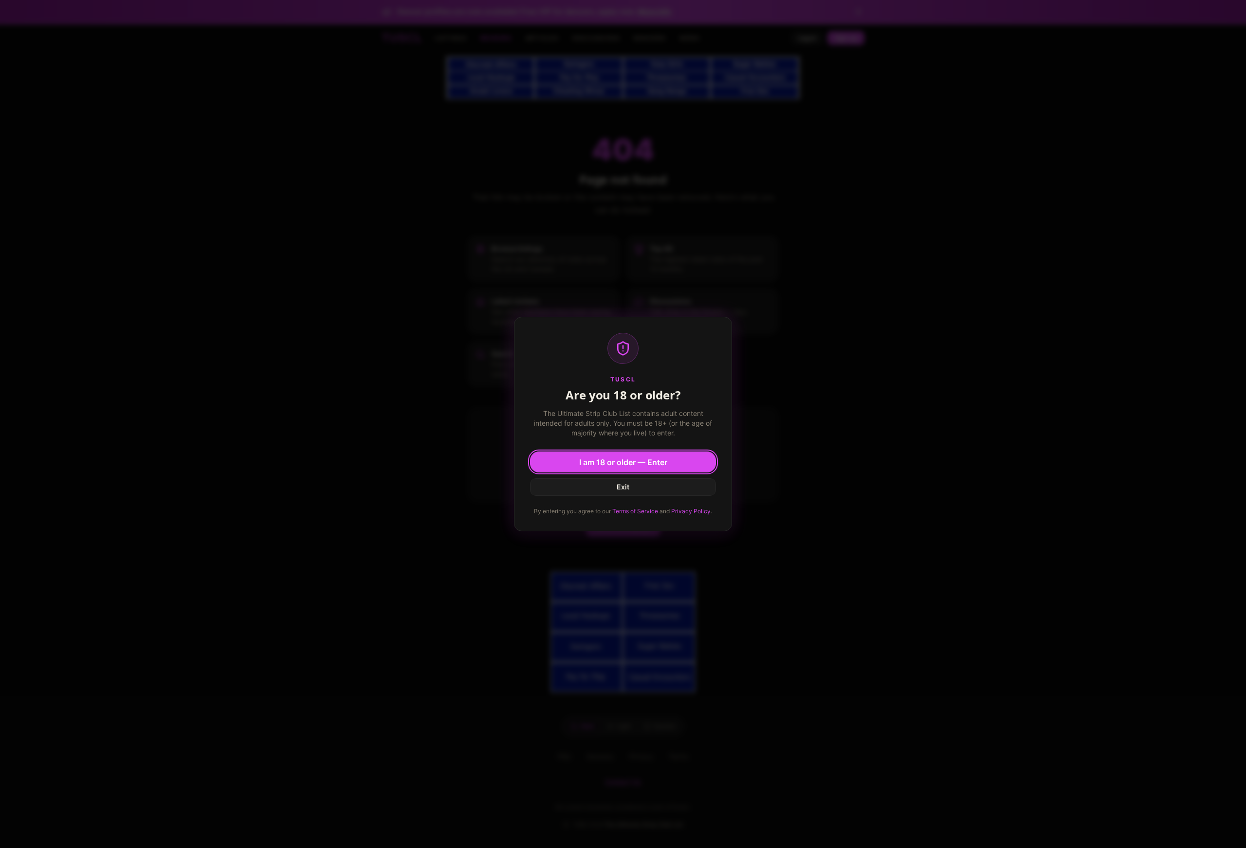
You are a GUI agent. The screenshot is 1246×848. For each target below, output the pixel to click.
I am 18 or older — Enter (623, 462)
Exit (623, 487)
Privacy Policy (691, 511)
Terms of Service (635, 511)
